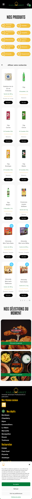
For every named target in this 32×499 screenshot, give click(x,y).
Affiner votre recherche (17, 65)
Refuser (16, 489)
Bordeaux (5, 415)
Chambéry (6, 418)
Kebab (4, 448)
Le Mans (5, 428)
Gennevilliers (7, 424)
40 (29, 300)
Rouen (4, 437)
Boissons (23, 97)
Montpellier (6, 434)
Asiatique (5, 458)
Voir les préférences (16, 493)
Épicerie (24, 214)
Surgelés (11, 252)
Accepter (16, 484)
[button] (29, 464)
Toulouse (5, 440)
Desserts (5, 252)
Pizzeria (5, 454)
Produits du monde (8, 98)
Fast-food (5, 451)
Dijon (4, 421)
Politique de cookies (16, 497)
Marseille (5, 431)
